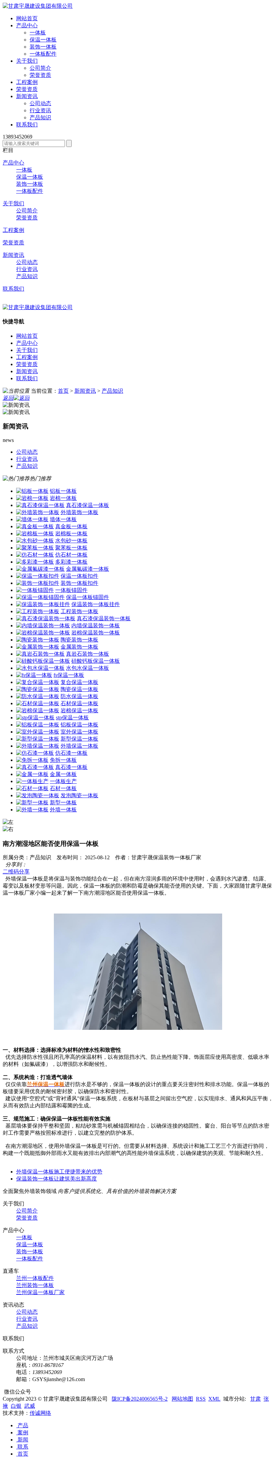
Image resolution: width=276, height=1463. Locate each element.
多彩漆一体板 (71, 562)
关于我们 (13, 203)
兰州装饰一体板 (35, 1285)
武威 (29, 1406)
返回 (8, 398)
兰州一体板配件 (35, 1278)
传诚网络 (40, 1413)
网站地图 (182, 1399)
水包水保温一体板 (87, 668)
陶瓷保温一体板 (79, 689)
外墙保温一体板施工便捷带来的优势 (59, 1171)
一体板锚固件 (71, 590)
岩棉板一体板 (71, 533)
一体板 (38, 32)
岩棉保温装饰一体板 (95, 632)
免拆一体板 (63, 760)
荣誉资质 (40, 75)
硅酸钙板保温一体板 (95, 661)
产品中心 (13, 163)
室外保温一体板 (79, 732)
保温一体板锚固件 (87, 597)
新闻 (22, 1439)
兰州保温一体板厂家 (40, 1292)
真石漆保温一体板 (87, 505)
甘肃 (255, 1399)
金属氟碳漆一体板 (87, 569)
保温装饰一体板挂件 (95, 604)
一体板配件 (43, 54)
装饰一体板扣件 (79, 583)
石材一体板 (63, 788)
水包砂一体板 (71, 540)
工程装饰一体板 (79, 611)
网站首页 (27, 336)
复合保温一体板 (79, 682)
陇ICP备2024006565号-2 (140, 1399)
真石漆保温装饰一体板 (104, 618)
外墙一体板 (63, 809)
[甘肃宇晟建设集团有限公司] (38, 6)
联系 (22, 1447)
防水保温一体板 (79, 696)
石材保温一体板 (79, 703)
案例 (22, 1432)
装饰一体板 (43, 47)
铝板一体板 (63, 491)
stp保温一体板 (72, 717)
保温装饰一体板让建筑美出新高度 (56, 1179)
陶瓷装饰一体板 (79, 640)
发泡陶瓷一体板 (79, 795)
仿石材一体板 (71, 555)
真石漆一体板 (71, 767)
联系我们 (13, 289)
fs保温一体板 (69, 675)
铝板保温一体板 (79, 724)
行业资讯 (40, 110)
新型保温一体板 (79, 739)
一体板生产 (63, 781)
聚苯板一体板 (71, 547)
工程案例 (13, 230)
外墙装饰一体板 (79, 512)
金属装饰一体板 (79, 647)
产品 (22, 1425)
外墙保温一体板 (79, 746)
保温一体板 (43, 39)
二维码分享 (16, 871)
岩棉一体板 (63, 498)
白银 (16, 1406)
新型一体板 (63, 802)
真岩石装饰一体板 (87, 654)
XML (214, 1399)
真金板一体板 (71, 526)
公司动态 (40, 103)
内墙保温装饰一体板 (95, 625)
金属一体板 (63, 774)
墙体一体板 (63, 519)
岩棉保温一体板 (79, 710)
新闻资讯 (13, 255)
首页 (63, 391)
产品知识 (40, 117)
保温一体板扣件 (79, 576)
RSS (201, 1399)
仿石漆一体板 (71, 753)
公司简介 (40, 68)
